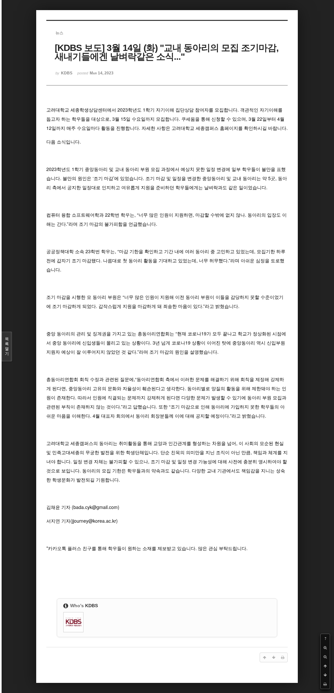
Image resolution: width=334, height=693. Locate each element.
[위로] (325, 665)
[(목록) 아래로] (325, 675)
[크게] (325, 647)
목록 (7, 346)
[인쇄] (325, 684)
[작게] (325, 656)
